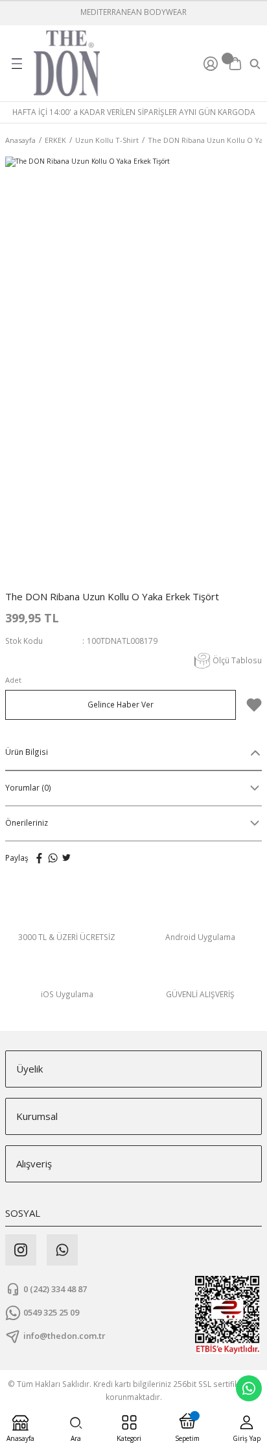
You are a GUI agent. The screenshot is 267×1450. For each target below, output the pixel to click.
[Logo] (67, 63)
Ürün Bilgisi (26, 751)
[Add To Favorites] (254, 705)
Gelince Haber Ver (120, 704)
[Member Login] (212, 63)
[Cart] (235, 63)
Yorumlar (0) (28, 787)
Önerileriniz (26, 822)
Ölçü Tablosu (237, 660)
